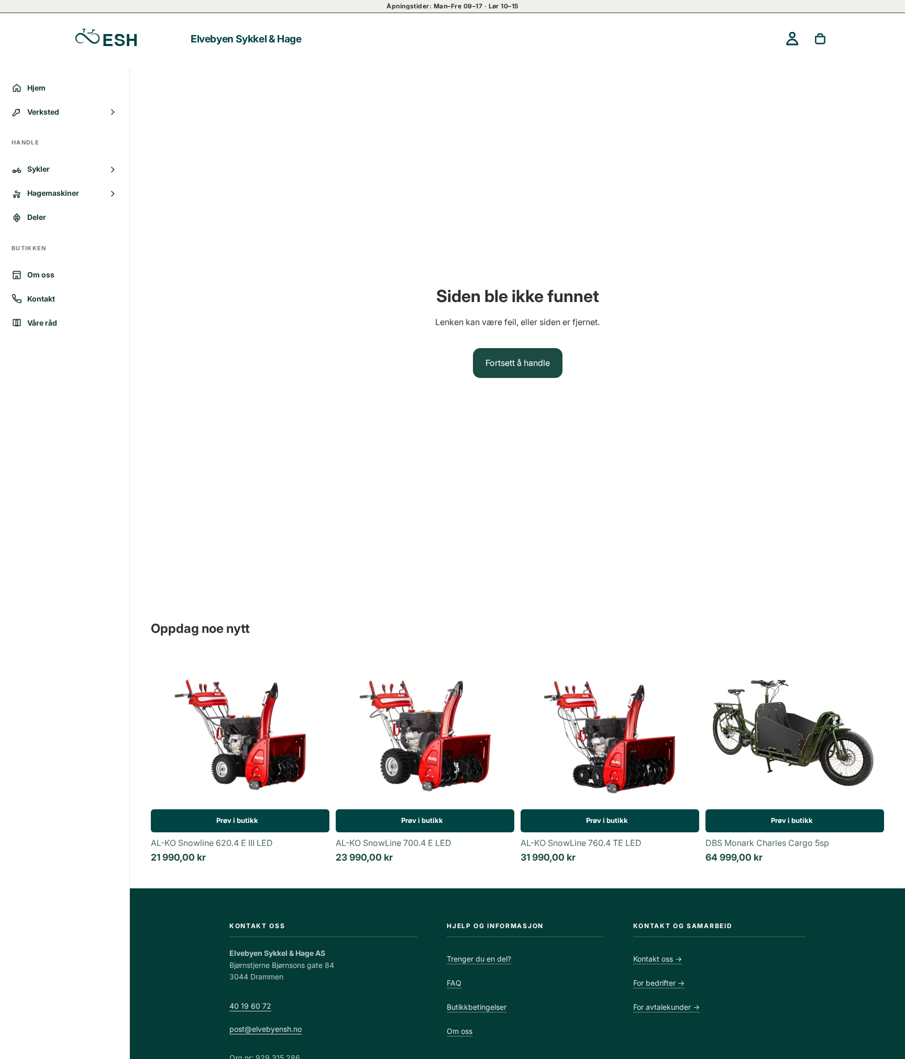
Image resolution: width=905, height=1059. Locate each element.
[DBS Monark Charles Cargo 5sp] (794, 731)
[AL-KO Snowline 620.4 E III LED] (240, 731)
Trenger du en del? (479, 958)
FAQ (454, 982)
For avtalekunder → (666, 1006)
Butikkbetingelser (476, 1006)
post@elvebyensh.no (265, 1028)
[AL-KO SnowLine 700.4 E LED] (425, 731)
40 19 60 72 (250, 1005)
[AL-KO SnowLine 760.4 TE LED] (610, 731)
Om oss (459, 1031)
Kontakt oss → (657, 958)
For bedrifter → (659, 982)
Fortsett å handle (517, 363)
